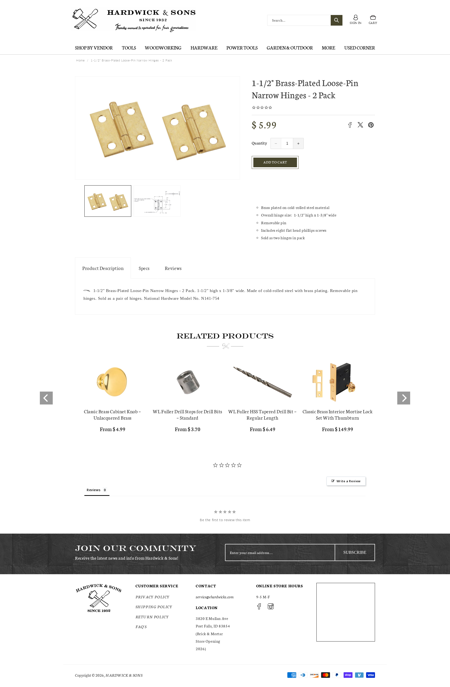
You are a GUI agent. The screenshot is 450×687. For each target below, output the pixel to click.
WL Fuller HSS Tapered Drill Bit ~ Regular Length (262, 414)
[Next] (403, 398)
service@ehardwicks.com (214, 596)
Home (80, 60)
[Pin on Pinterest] (371, 125)
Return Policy (152, 616)
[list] (225, 398)
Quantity (259, 142)
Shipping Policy (153, 606)
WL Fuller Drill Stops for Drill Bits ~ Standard (187, 414)
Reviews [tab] (93, 490)
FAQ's (141, 626)
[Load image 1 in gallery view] (107, 201)
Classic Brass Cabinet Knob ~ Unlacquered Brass (112, 414)
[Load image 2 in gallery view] (157, 201)
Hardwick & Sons (123, 675)
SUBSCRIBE (354, 552)
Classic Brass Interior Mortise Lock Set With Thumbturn (338, 414)
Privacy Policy (152, 596)
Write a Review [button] (349, 481)
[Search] (336, 20)
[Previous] (46, 398)
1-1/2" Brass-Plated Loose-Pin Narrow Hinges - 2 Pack (131, 60)
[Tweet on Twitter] (360, 125)
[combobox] (304, 20)
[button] (373, 20)
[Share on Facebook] (350, 125)
